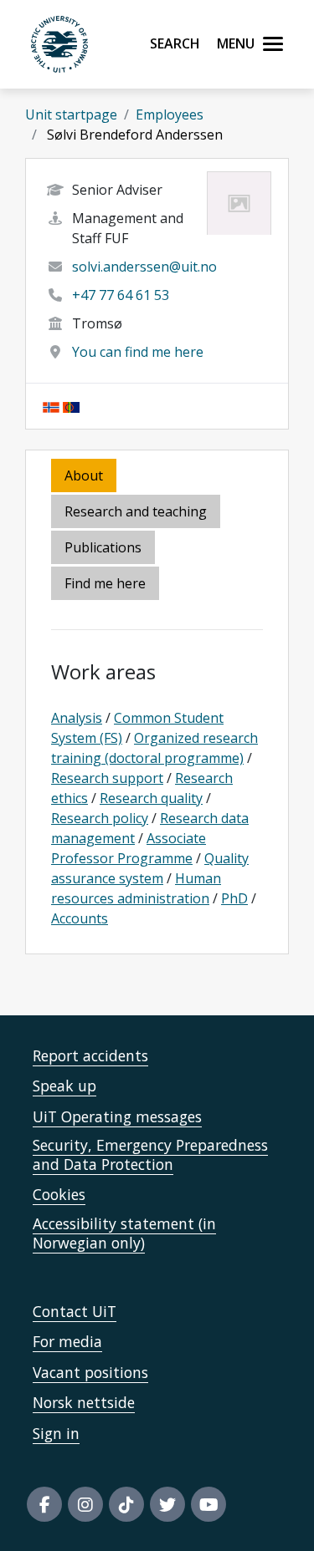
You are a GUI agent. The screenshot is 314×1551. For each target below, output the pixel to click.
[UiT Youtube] (208, 1504)
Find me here (105, 583)
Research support (107, 778)
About (83, 475)
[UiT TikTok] (126, 1504)
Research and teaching (135, 511)
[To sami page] (71, 406)
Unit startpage (71, 114)
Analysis (76, 718)
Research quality (151, 798)
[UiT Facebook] (44, 1504)
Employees (169, 114)
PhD (234, 898)
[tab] (104, 549)
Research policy (99, 818)
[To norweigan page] (51, 406)
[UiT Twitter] (167, 1504)
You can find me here (137, 352)
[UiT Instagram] (85, 1504)
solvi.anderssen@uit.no (144, 266)
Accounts (79, 918)
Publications (103, 547)
